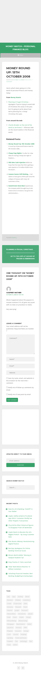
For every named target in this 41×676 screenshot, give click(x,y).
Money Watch (16, 97)
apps (13, 597)
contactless (26, 600)
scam (9, 634)
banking (20, 597)
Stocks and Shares (21, 638)
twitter (15, 645)
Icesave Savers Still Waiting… (18, 174)
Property (9, 631)
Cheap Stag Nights (15, 153)
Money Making (11, 621)
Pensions (18, 627)
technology (23, 641)
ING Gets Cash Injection (17, 162)
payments (10, 627)
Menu (20, 56)
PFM (25, 627)
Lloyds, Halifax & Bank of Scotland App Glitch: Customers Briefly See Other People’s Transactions (20, 518)
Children (17, 600)
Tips (31, 641)
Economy (10, 607)
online (29, 624)
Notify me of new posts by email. (19, 394)
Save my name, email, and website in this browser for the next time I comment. (20, 380)
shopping (23, 634)
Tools (9, 645)
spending (10, 638)
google (17, 610)
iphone (30, 614)
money (28, 617)
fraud (25, 607)
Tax (16, 641)
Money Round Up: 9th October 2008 (21, 144)
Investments (21, 614)
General (14, 237)
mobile (21, 617)
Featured (18, 607)
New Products (21, 624)
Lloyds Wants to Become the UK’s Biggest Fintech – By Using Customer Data (21, 534)
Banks (27, 597)
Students (10, 641)
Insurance (25, 610)
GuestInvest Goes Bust (16, 186)
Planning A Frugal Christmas (18, 102)
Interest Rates (11, 614)
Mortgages (10, 624)
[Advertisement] (20, 21)
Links (8, 617)
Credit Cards (17, 603)
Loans (15, 617)
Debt (25, 603)
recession (18, 631)
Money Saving (23, 621)
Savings (26, 631)
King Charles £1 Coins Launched (19, 562)
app (8, 597)
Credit (9, 603)
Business (10, 600)
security (15, 634)
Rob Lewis (28, 80)
